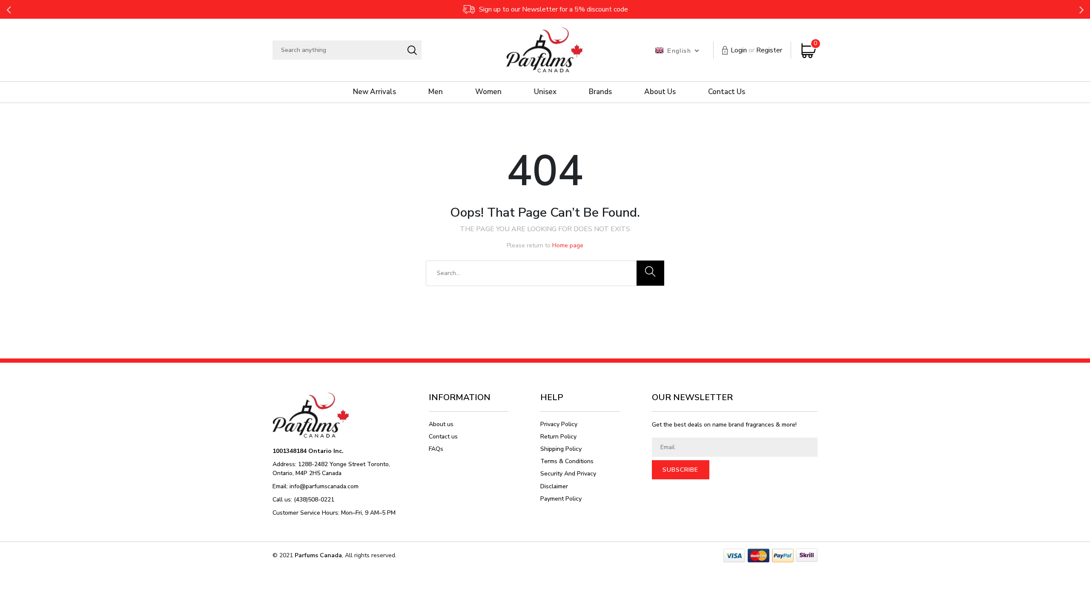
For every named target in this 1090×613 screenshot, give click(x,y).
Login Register (756, 50)
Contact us (443, 437)
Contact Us (726, 92)
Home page (567, 245)
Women (488, 92)
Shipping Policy (561, 449)
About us (441, 424)
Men (435, 92)
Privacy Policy (558, 424)
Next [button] (1081, 9)
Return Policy (558, 437)
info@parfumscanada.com (324, 486)
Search (411, 50)
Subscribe (680, 470)
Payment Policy (561, 499)
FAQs (436, 449)
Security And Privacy (568, 474)
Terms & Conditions (567, 461)
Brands (600, 92)
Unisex (545, 92)
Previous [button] (8, 9)
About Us (660, 92)
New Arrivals (374, 92)
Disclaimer (554, 486)
